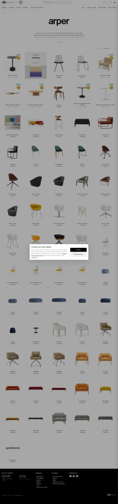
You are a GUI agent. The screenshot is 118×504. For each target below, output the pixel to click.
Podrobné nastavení (78, 254)
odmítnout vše (34, 257)
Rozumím (78, 250)
